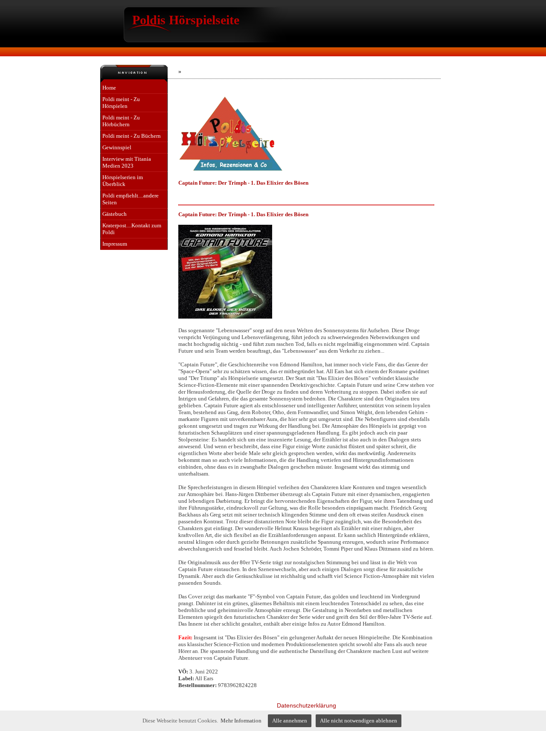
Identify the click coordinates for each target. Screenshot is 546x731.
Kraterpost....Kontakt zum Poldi (131, 228)
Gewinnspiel (116, 147)
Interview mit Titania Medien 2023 (126, 162)
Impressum (114, 244)
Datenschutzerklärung (306, 705)
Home (109, 87)
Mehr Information (241, 720)
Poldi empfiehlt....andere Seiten (130, 199)
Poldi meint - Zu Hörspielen (121, 102)
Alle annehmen (289, 720)
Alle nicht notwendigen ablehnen (358, 720)
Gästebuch (114, 214)
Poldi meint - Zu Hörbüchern (121, 121)
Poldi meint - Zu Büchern (131, 136)
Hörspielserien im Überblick (122, 180)
